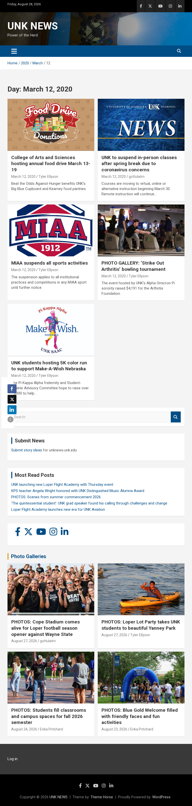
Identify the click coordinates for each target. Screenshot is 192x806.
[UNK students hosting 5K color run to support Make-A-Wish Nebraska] (50, 330)
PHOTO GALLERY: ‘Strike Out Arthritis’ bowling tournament (134, 266)
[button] (11, 419)
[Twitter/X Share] (12, 399)
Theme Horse (101, 797)
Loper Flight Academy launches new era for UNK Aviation (58, 509)
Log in (13, 759)
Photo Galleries (28, 556)
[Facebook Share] (12, 388)
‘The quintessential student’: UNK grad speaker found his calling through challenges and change (89, 503)
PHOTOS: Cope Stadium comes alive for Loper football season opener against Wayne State (45, 628)
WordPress (161, 797)
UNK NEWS (33, 26)
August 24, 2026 (24, 729)
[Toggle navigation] (14, 51)
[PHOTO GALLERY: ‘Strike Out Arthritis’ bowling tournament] (141, 230)
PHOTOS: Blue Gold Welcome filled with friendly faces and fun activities (140, 716)
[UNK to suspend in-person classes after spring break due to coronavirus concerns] (141, 125)
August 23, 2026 (114, 729)
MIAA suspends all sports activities (49, 263)
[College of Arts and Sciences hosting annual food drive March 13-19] (50, 125)
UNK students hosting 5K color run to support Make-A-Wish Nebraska (49, 366)
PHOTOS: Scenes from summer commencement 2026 (56, 497)
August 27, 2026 (24, 641)
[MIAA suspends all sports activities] (50, 230)
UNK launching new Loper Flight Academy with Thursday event (62, 484)
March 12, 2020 (23, 177)
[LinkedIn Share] (12, 409)
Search (176, 417)
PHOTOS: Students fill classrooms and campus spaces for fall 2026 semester (48, 716)
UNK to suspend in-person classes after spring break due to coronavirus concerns (139, 164)
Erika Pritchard (51, 729)
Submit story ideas (26, 450)
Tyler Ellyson (48, 177)
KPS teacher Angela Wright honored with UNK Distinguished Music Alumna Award (77, 491)
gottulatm (136, 177)
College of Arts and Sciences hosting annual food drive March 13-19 (50, 164)
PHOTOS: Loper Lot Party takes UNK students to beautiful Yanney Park (141, 625)
